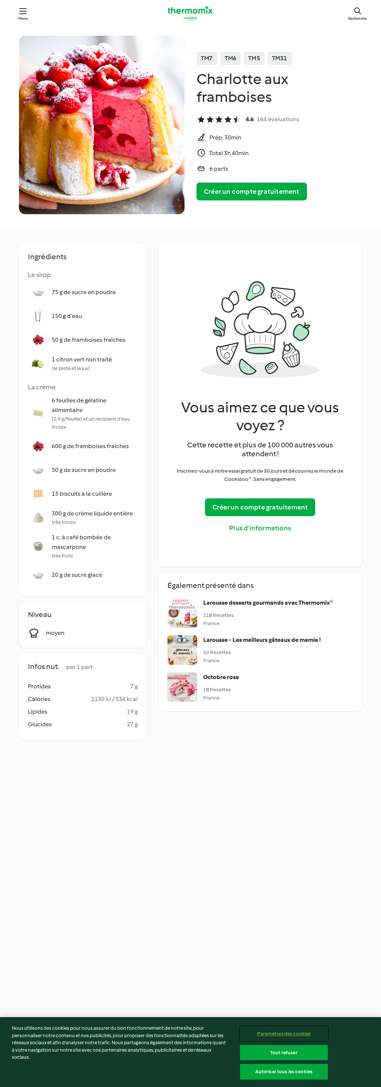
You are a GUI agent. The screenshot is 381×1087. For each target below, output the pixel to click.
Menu (23, 18)
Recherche (357, 18)
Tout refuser (284, 1052)
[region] (190, 1052)
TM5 (254, 58)
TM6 (231, 58)
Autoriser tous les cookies (284, 1071)
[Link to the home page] (190, 13)
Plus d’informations (260, 528)
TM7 (207, 58)
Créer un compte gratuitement (252, 191)
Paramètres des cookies (283, 1033)
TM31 (279, 58)
